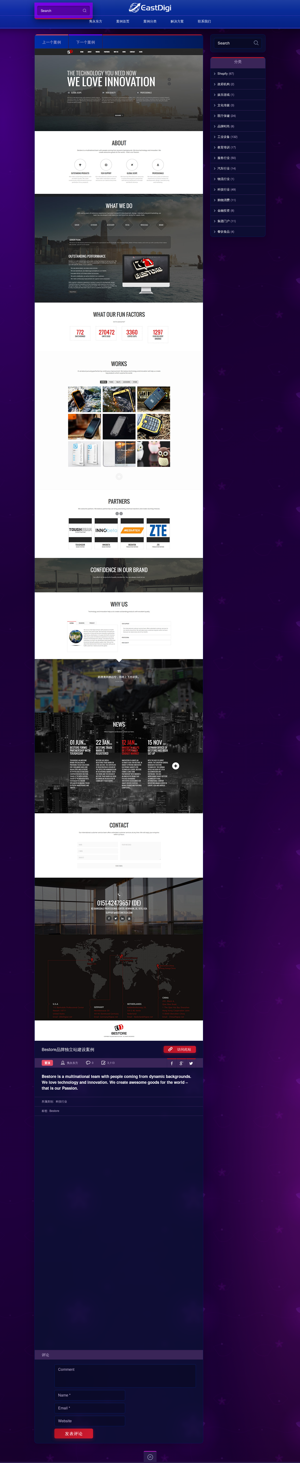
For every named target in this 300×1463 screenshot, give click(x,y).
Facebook (171, 1063)
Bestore (54, 1111)
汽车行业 (224, 168)
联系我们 (204, 21)
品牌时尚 (224, 126)
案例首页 (122, 21)
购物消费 (224, 200)
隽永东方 (95, 21)
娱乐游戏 (224, 94)
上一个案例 (51, 42)
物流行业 (224, 178)
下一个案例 (85, 42)
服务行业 (224, 157)
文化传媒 (224, 105)
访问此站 (181, 1049)
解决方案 (177, 21)
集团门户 (224, 221)
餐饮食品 (224, 231)
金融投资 (224, 210)
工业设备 (224, 136)
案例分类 (150, 21)
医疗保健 (224, 115)
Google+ (181, 1063)
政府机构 (224, 84)
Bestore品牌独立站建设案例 (68, 1049)
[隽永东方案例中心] (150, 7)
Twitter (191, 1063)
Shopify (223, 73)
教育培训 (224, 147)
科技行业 (61, 1101)
